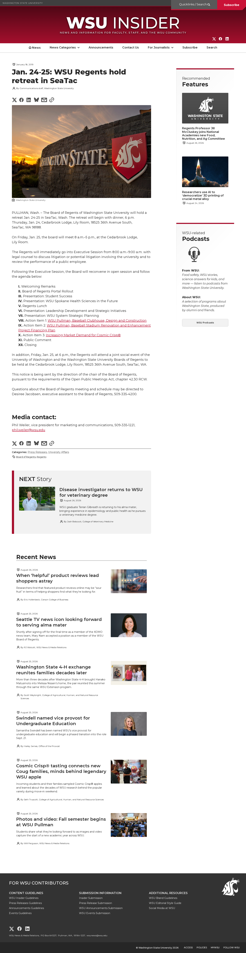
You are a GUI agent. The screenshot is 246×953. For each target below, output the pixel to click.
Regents (41, 457)
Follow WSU (231, 947)
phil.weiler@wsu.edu (28, 430)
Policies (202, 947)
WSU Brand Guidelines (163, 898)
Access (188, 947)
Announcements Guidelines (26, 908)
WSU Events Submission (94, 913)
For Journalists (159, 47)
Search (212, 47)
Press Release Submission (95, 903)
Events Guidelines (20, 913)
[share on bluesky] (36, 100)
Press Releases (37, 452)
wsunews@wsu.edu (97, 935)
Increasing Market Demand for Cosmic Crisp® (83, 335)
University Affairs (58, 452)
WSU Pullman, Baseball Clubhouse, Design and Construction (97, 321)
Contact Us (130, 47)
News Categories (63, 47)
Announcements (101, 47)
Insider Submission (91, 898)
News (36, 47)
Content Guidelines (26, 893)
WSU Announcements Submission (101, 908)
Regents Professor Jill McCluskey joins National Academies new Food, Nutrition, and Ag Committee (203, 133)
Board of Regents (26, 457)
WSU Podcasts (205, 322)
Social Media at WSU (162, 908)
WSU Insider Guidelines (23, 898)
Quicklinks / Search (193, 4)
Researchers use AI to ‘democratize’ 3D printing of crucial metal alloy (203, 195)
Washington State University (23, 3)
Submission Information (100, 893)
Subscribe (231, 5)
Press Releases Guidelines (25, 903)
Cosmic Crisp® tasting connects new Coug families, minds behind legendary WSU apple (61, 771)
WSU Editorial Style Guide (165, 903)
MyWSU (215, 947)
